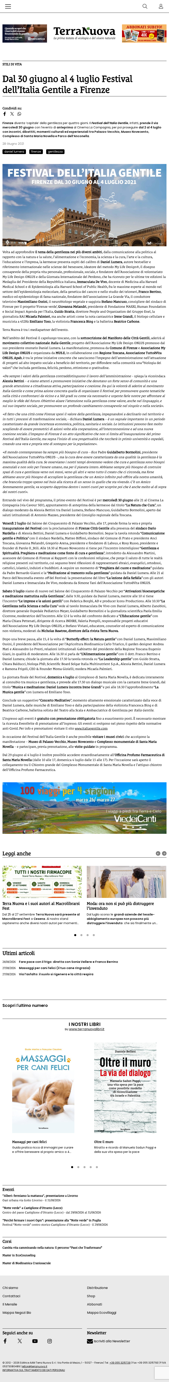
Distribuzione (97, 1287)
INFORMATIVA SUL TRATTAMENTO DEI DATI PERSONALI (33, 1370)
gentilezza (55, 152)
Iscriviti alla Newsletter (111, 1341)
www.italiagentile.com (91, 728)
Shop (91, 1296)
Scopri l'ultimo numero (25, 1005)
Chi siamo (10, 1287)
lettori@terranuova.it (34, 1366)
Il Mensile (9, 1304)
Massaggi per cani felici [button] (29, 1142)
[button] (8, 6)
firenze (36, 152)
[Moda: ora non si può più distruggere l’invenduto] (126, 882)
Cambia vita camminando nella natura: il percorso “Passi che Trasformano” (52, 1247)
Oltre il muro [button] (103, 1142)
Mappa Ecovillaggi (101, 1312)
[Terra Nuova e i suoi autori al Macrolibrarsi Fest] (42, 882)
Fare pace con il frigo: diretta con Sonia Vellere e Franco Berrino (60, 962)
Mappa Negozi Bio (16, 1312)
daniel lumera (14, 152)
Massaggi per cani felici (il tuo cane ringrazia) (46, 968)
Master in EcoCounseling (18, 1255)
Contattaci (11, 1296)
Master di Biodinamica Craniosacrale (26, 1263)
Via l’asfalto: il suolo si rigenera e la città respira (47, 974)
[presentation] (158, 853)
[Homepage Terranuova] (84, 33)
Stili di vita (12, 64)
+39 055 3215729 (119, 1362)
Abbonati (94, 1304)
